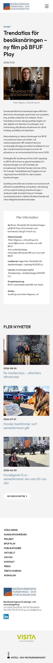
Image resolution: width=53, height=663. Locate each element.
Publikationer (12, 548)
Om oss (8, 557)
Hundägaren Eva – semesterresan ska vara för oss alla (25, 479)
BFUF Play (9, 543)
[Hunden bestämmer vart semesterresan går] (26, 401)
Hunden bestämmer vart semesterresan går (20, 426)
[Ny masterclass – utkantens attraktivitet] (26, 350)
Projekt (9, 539)
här (34, 231)
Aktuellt (9, 552)
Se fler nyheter (16, 496)
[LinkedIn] (6, 616)
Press (7, 566)
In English (10, 575)
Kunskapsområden (15, 534)
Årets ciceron (12, 570)
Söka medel (11, 529)
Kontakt (9, 561)
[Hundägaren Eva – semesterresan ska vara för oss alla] (26, 452)
